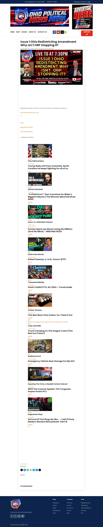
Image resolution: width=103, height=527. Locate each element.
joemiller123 (26, 49)
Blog (68, 513)
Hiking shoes (56, 510)
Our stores (70, 508)
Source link (23, 464)
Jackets (55, 505)
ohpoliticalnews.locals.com (29, 112)
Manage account (85, 503)
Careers (69, 505)
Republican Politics (26, 127)
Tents (54, 513)
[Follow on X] (62, 32)
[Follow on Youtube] (58, 32)
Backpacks (56, 503)
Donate (24, 32)
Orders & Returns (86, 508)
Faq (82, 513)
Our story (69, 503)
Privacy (69, 510)
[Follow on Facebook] (54, 32)
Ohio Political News (26, 132)
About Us (32, 32)
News (22, 123)
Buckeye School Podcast (46, 49)
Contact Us (42, 32)
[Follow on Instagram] (19, 516)
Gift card (83, 510)
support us (86, 33)
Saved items (84, 505)
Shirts (54, 508)
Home (12, 32)
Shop (18, 32)
